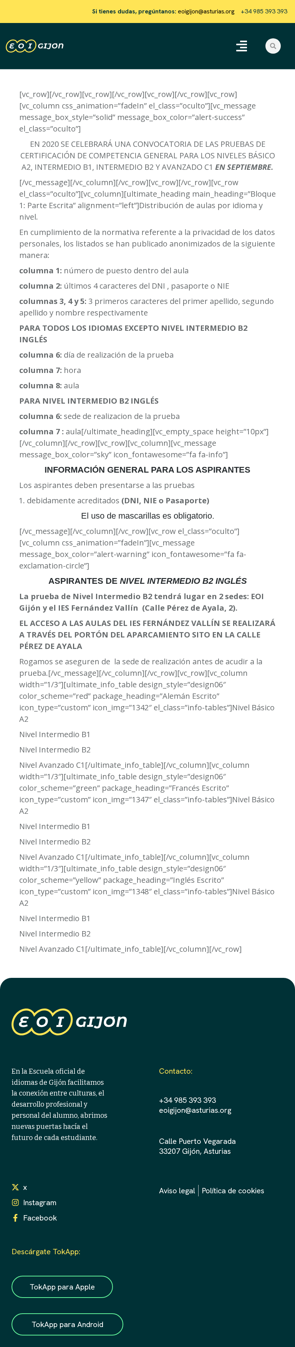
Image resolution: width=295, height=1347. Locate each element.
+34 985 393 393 (187, 1100)
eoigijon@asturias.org (205, 11)
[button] (241, 46)
